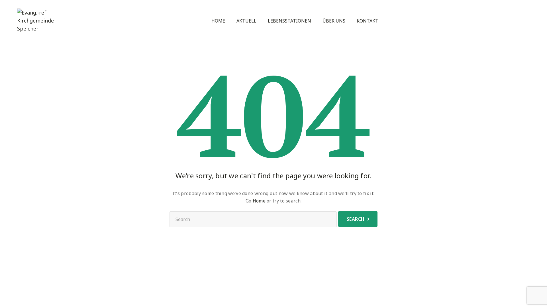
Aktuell (246, 21)
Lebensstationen (289, 21)
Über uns (334, 21)
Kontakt (367, 21)
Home (218, 21)
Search (356, 219)
